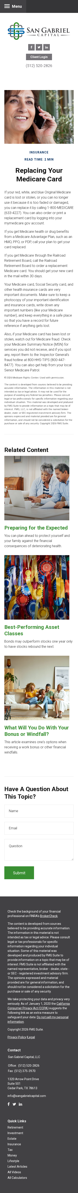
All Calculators (17, 1177)
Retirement (15, 1127)
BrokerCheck (49, 916)
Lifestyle (13, 1161)
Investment (15, 1133)
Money (12, 1155)
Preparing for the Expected (36, 528)
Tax (10, 1150)
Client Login (39, 57)
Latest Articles (17, 1166)
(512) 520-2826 (39, 65)
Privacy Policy (17, 1037)
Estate (12, 1138)
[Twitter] (14, 1104)
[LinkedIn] (20, 1104)
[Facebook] (9, 1104)
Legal (31, 1037)
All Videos (14, 1172)
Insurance (14, 1144)
